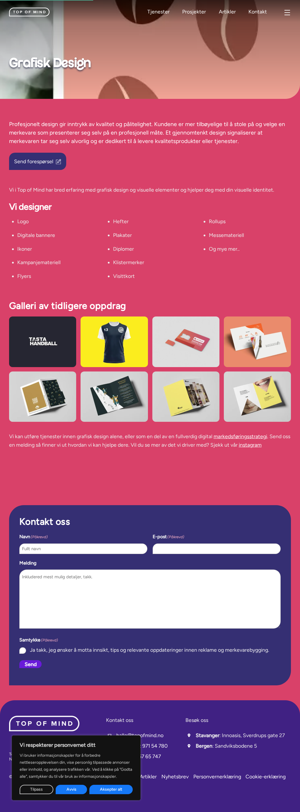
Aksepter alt (111, 789)
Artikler (227, 11)
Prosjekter (194, 11)
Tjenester (158, 11)
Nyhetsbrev (175, 776)
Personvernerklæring (217, 776)
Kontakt (257, 11)
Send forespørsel (33, 161)
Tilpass (36, 789)
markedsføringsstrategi (240, 436)
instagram (250, 445)
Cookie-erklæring (266, 776)
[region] (76, 767)
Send (31, 664)
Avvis (71, 789)
